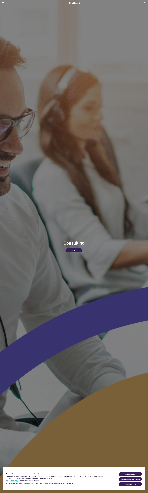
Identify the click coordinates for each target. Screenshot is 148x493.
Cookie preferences (130, 484)
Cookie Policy (14, 480)
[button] (145, 3)
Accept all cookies (130, 474)
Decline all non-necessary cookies (130, 479)
